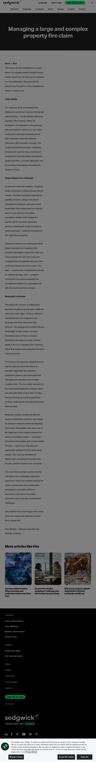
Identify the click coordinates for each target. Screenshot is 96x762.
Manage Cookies (16, 757)
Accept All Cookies (66, 757)
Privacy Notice (31, 752)
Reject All (84, 757)
